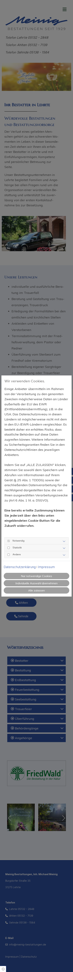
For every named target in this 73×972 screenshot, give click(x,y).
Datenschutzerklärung (20, 567)
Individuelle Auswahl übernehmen (36, 583)
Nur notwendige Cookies (36, 576)
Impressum (46, 567)
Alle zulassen (36, 590)
